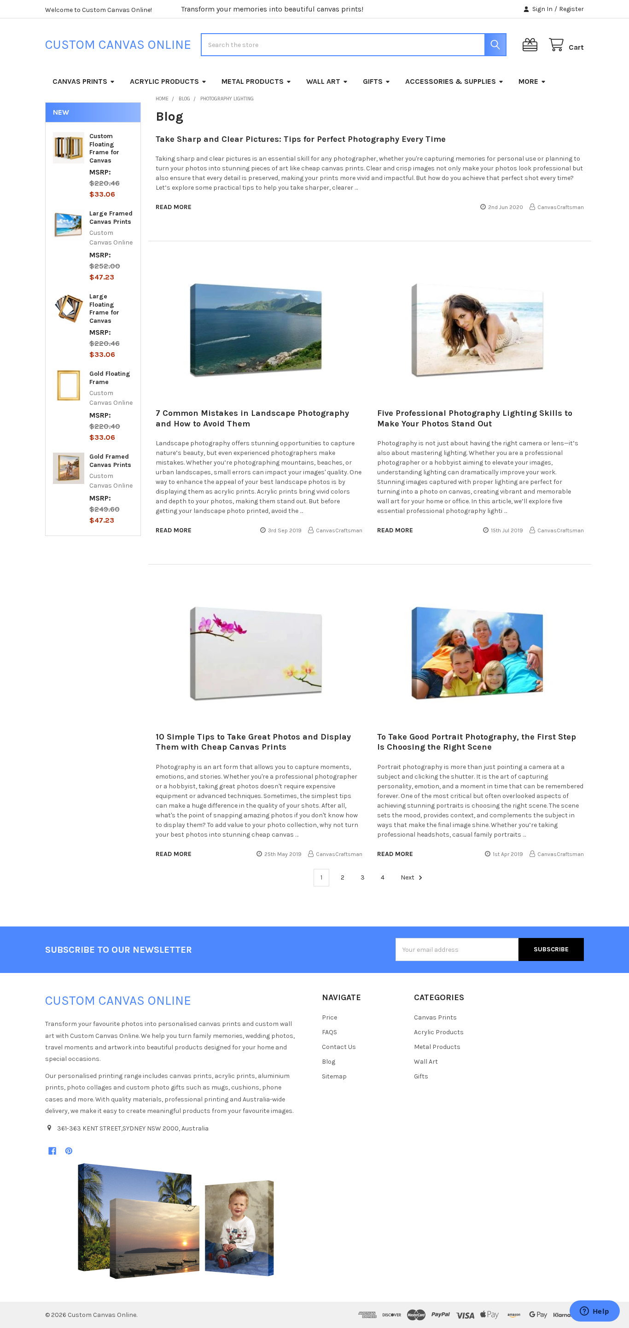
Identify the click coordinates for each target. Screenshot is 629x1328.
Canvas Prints (79, 81)
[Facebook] (52, 1151)
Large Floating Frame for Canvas (104, 308)
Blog (328, 1062)
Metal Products (252, 81)
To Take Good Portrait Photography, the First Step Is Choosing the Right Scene (476, 742)
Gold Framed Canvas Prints (110, 461)
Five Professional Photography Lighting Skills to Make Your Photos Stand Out (474, 418)
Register (571, 9)
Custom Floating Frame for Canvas (104, 148)
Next (408, 877)
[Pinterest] (69, 1151)
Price (329, 1017)
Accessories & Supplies (450, 81)
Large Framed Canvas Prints (111, 218)
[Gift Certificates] (531, 45)
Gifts (373, 81)
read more (174, 207)
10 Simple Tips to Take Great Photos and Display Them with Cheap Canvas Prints (253, 742)
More (528, 81)
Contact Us (339, 1047)
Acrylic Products (164, 81)
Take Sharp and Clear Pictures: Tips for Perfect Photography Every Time (301, 139)
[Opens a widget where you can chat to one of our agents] (594, 1311)
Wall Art (323, 81)
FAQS (329, 1032)
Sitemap (334, 1076)
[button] (176, 1221)
